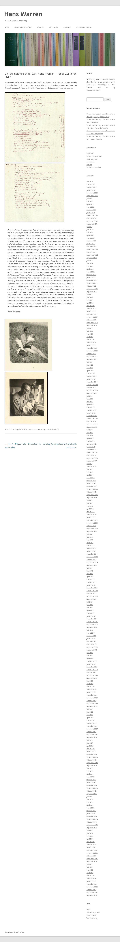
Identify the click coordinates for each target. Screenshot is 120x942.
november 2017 (92, 452)
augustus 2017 (91, 461)
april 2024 (89, 235)
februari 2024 (91, 241)
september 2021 (92, 323)
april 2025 (89, 204)
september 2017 (92, 458)
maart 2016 (90, 478)
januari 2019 (90, 413)
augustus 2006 (91, 766)
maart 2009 (90, 687)
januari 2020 (90, 379)
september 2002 (92, 892)
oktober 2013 (91, 560)
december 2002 (91, 884)
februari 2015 (91, 514)
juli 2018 (89, 430)
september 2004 (92, 825)
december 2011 (91, 619)
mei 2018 (89, 435)
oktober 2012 (91, 593)
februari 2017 (91, 466)
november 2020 (92, 351)
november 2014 (92, 523)
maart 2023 (90, 272)
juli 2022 (89, 294)
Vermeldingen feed (93, 912)
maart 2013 (90, 579)
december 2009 (91, 667)
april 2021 (89, 337)
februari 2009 (91, 689)
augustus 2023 (91, 258)
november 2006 (92, 757)
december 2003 (91, 850)
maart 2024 (90, 238)
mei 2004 (89, 836)
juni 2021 (89, 331)
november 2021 (92, 317)
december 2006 (91, 754)
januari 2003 (90, 881)
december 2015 (91, 486)
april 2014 (89, 543)
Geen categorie (91, 159)
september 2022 (92, 289)
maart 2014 (90, 545)
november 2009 (92, 670)
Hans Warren (23, 14)
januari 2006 (90, 782)
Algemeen (90, 153)
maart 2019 (90, 407)
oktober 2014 (91, 526)
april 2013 (89, 576)
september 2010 (92, 647)
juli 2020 (89, 362)
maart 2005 (90, 808)
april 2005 (89, 805)
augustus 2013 (91, 565)
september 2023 (92, 255)
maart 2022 (90, 306)
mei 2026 (89, 182)
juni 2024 (89, 230)
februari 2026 (91, 187)
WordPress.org (91, 918)
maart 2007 (90, 749)
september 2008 (92, 703)
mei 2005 (89, 802)
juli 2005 (89, 797)
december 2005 (91, 785)
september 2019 (92, 390)
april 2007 (89, 746)
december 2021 (91, 314)
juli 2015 (89, 500)
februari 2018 (91, 444)
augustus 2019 (91, 393)
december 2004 (91, 816)
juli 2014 (89, 534)
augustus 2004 (91, 828)
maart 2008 (90, 720)
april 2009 (89, 684)
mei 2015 (89, 506)
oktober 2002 (91, 890)
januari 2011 (90, 639)
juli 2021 (89, 328)
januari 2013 (90, 585)
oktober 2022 (91, 286)
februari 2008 (91, 723)
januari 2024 (90, 244)
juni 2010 (89, 653)
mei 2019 (89, 402)
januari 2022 (90, 311)
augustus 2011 (91, 627)
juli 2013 (89, 568)
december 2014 (91, 520)
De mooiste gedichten (22, 28)
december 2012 (91, 588)
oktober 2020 (91, 354)
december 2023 (91, 246)
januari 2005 (90, 813)
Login (88, 909)
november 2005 (92, 788)
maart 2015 (90, 512)
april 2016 (89, 475)
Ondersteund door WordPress (15, 932)
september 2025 (92, 196)
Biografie (40, 28)
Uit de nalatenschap (38, 429)
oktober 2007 (91, 732)
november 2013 (92, 557)
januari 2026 (90, 190)
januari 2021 (90, 345)
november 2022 (92, 283)
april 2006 (89, 774)
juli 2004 (89, 830)
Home (7, 28)
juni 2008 (89, 712)
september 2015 (92, 495)
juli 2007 (89, 740)
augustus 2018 (91, 427)
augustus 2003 (91, 861)
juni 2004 (89, 833)
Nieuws (27, 429)
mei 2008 (89, 715)
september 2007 (92, 734)
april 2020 (89, 371)
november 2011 (92, 622)
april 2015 (89, 509)
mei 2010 (89, 655)
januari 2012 (90, 616)
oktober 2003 (91, 856)
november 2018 (92, 419)
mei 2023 (89, 266)
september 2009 (92, 675)
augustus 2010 (91, 650)
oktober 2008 (91, 701)
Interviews (67, 28)
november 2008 (92, 698)
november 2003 (92, 853)
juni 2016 (89, 469)
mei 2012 (89, 608)
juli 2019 (89, 396)
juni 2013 (89, 571)
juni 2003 (89, 867)
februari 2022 (91, 308)
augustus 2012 (91, 599)
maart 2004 (90, 842)
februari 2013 (91, 582)
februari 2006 (91, 780)
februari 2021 (91, 342)
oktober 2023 (91, 252)
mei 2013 (89, 574)
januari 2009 (90, 692)
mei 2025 (89, 201)
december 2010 (91, 641)
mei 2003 (89, 870)
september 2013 (92, 562)
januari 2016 (90, 483)
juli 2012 (89, 602)
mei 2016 (89, 472)
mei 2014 (89, 540)
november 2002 (92, 887)
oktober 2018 (91, 421)
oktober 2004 (91, 822)
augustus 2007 (91, 737)
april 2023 (89, 269)
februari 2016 (91, 481)
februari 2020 (91, 376)
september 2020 (92, 356)
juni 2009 (89, 681)
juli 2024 (89, 227)
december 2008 (91, 695)
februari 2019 (91, 410)
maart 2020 (90, 373)
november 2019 (92, 385)
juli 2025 (89, 198)
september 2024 (92, 221)
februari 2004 (91, 844)
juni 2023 (89, 263)
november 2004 (92, 819)
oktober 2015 (91, 492)
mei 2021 (89, 334)
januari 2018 (90, 447)
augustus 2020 (91, 359)
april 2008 (89, 718)
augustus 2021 (91, 325)
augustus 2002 (91, 895)
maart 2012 (90, 613)
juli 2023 (89, 261)
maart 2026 (90, 184)
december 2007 (91, 726)
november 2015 (92, 489)
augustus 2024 (91, 224)
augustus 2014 (91, 531)
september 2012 (92, 596)
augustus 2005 (91, 794)
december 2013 (91, 554)
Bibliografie (53, 28)
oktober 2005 (91, 791)
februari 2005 (91, 811)
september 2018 (92, 424)
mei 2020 (89, 368)
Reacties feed (91, 915)
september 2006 (92, 763)
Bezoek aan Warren (83, 28)
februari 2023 (91, 275)
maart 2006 (90, 777)
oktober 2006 (91, 760)
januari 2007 (90, 751)
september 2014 (92, 529)
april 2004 (89, 839)
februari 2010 (91, 661)
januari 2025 (90, 213)
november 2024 (92, 215)
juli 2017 (89, 464)
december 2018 (91, 416)
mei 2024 (89, 232)
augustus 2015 (91, 498)
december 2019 (91, 382)
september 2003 (92, 859)
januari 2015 (90, 517)
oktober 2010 (91, 644)
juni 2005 (89, 799)
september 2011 (92, 624)
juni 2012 (89, 605)
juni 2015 (89, 503)
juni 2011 (89, 630)
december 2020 (91, 348)
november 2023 (92, 249)
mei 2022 (89, 300)
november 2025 (92, 193)
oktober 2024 (91, 218)
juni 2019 (89, 399)
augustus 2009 (91, 678)
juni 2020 (89, 365)
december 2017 (91, 450)
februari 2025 (91, 210)
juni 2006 (89, 768)
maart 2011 (90, 633)
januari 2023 (90, 277)
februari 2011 (91, 636)
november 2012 (92, 591)
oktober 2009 (91, 672)
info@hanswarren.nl (93, 90)
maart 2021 (90, 340)
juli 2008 (89, 709)
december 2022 (91, 280)
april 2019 (89, 404)
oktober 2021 (91, 320)
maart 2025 (90, 207)
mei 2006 (89, 771)
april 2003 (89, 873)
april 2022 (89, 303)
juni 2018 (89, 433)
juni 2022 (89, 297)
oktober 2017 (91, 455)
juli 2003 (89, 864)
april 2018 (89, 438)
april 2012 (89, 610)
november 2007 (92, 729)
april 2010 (89, 658)
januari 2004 (90, 847)
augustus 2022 (91, 292)
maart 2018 (90, 441)
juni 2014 (89, 537)
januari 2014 (90, 551)
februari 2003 (91, 878)
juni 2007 (89, 743)
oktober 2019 (91, 387)
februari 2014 (91, 548)
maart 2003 (90, 876)
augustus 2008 (91, 706)
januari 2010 (90, 664)
